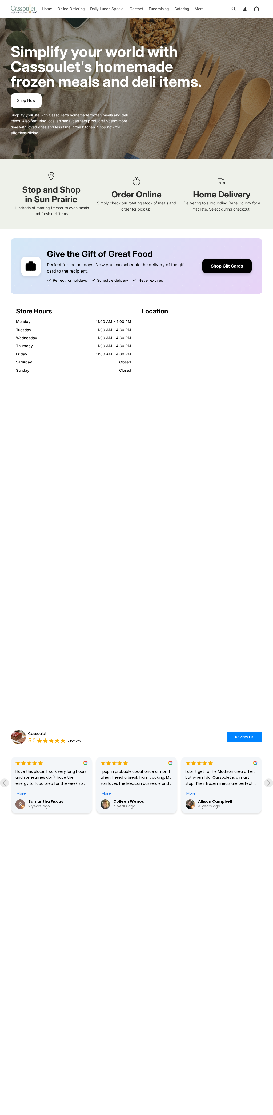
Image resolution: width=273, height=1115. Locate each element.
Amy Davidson (220, 797)
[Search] (233, 9)
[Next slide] (268, 782)
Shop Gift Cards (227, 266)
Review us (244, 737)
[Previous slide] (4, 782)
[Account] (245, 9)
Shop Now (26, 100)
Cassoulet (37, 733)
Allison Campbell (138, 801)
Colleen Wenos (51, 801)
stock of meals (155, 203)
